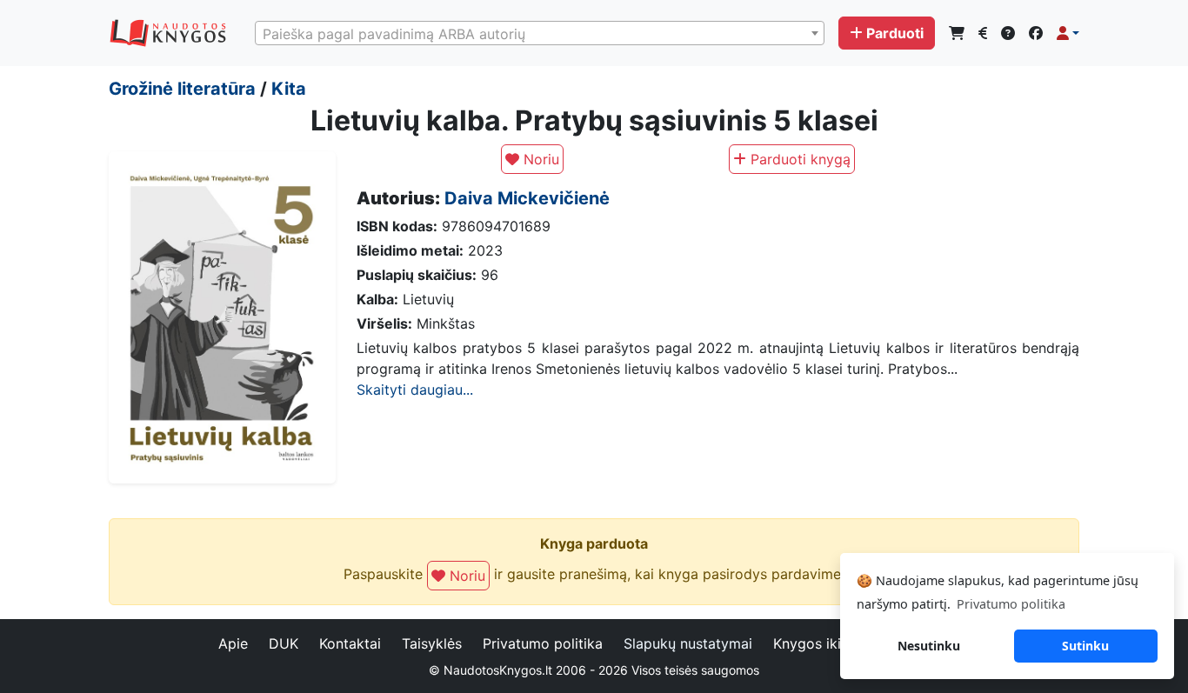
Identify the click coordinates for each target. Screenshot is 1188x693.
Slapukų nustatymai (688, 643)
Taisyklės (432, 643)
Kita (288, 88)
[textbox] (540, 34)
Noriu (539, 159)
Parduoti (895, 33)
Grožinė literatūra (182, 88)
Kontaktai (350, 643)
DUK (283, 643)
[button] (1068, 33)
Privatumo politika (543, 643)
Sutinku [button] (1085, 645)
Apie (233, 643)
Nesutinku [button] (929, 645)
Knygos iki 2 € (820, 643)
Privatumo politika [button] (1011, 604)
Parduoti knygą (798, 159)
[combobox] (539, 33)
